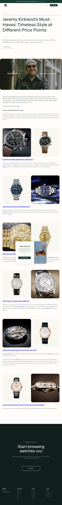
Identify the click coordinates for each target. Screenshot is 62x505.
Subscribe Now (24, 257)
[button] (24, 246)
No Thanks (24, 260)
